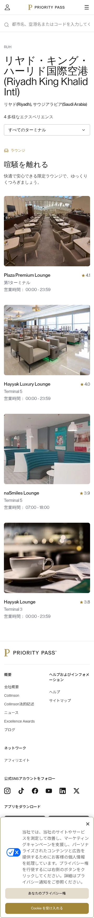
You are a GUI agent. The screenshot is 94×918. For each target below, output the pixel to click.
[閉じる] (87, 824)
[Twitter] (76, 791)
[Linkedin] (63, 791)
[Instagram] (7, 791)
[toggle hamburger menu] (87, 7)
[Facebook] (35, 791)
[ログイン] (7, 7)
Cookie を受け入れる (47, 908)
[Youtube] (49, 791)
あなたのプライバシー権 (47, 893)
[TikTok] (21, 791)
